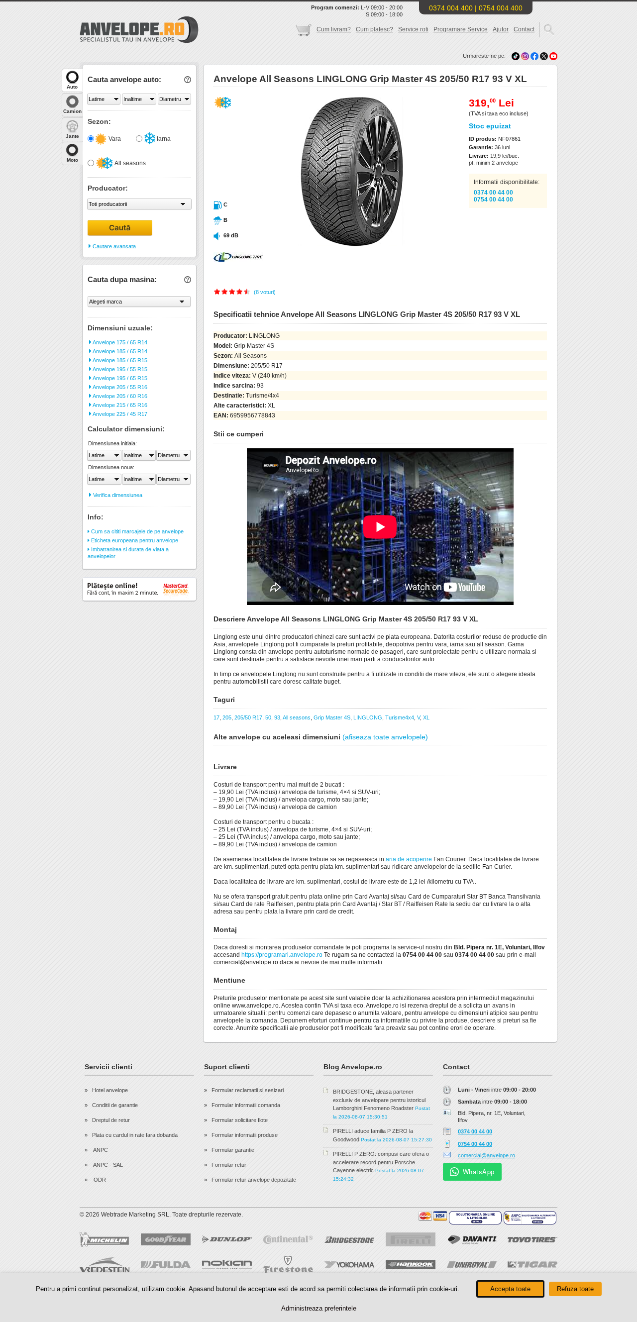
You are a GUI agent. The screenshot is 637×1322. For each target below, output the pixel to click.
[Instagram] (526, 56)
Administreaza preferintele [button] (318, 1308)
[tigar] (532, 1264)
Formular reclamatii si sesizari (248, 1090)
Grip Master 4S (332, 717)
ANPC (100, 1150)
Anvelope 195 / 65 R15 (119, 378)
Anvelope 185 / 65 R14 (119, 351)
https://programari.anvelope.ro (281, 954)
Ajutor (501, 29)
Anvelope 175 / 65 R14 (119, 342)
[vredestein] (104, 1264)
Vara (114, 138)
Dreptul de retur (111, 1120)
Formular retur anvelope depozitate (254, 1180)
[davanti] (472, 1239)
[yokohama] (349, 1264)
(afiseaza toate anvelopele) (385, 737)
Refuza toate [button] (575, 1289)
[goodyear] (166, 1239)
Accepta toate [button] (510, 1289)
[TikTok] (516, 56)
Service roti (413, 29)
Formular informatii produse (245, 1135)
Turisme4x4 (399, 717)
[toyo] (532, 1239)
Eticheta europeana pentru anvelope (134, 540)
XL (426, 717)
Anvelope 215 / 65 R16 (119, 405)
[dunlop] (227, 1239)
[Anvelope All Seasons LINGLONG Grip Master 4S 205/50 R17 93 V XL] (329, 244)
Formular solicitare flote (240, 1120)
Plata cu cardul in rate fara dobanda (135, 1135)
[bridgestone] (349, 1239)
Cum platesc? (374, 29)
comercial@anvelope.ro (486, 1155)
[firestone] (288, 1264)
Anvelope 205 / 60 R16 (119, 396)
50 (268, 717)
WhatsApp (479, 1171)
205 (226, 717)
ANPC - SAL (107, 1165)
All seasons (129, 163)
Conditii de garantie (115, 1105)
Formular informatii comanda (246, 1105)
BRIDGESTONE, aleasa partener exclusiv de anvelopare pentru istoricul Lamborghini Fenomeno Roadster (379, 1100)
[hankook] (410, 1264)
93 (277, 717)
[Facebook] (534, 56)
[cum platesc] (433, 1216)
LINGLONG (367, 717)
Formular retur (229, 1165)
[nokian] (227, 1264)
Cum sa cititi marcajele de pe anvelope (137, 531)
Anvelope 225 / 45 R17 (119, 414)
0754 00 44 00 (493, 199)
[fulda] (166, 1264)
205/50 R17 (248, 717)
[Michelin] (104, 1239)
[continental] (288, 1239)
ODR (99, 1180)
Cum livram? (334, 29)
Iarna (163, 138)
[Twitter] (544, 56)
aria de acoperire (409, 859)
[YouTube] (553, 56)
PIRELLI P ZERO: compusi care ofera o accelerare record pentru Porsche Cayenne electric (381, 1162)
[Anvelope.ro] (139, 41)
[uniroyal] (472, 1264)
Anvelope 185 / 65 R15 (119, 360)
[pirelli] (410, 1239)
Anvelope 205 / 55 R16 (119, 387)
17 (216, 717)
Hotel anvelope (110, 1090)
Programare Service (460, 29)
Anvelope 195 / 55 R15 (119, 369)
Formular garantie (233, 1150)
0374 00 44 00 (493, 192)
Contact (524, 29)
